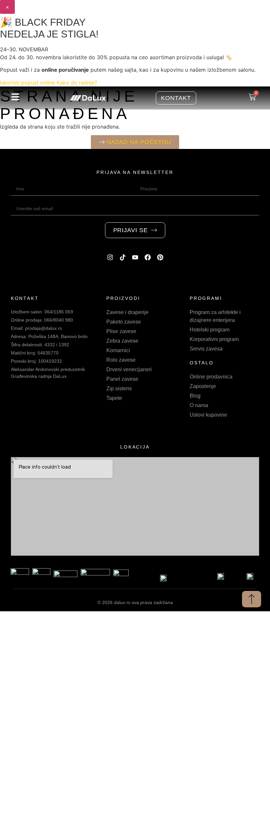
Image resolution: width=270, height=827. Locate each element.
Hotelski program (210, 329)
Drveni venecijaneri (129, 369)
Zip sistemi (119, 388)
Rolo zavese (121, 360)
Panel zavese (122, 379)
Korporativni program (214, 339)
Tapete (114, 398)
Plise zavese (121, 331)
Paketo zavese (123, 322)
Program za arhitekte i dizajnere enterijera (215, 316)
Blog (195, 396)
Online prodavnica (211, 376)
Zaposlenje (203, 386)
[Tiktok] (122, 257)
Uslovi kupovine (208, 415)
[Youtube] (135, 257)
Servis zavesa (206, 349)
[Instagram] (110, 257)
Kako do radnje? (77, 82)
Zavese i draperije (127, 312)
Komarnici (118, 350)
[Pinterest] (160, 257)
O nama (199, 405)
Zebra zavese (122, 341)
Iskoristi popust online (27, 82)
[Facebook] (147, 257)
